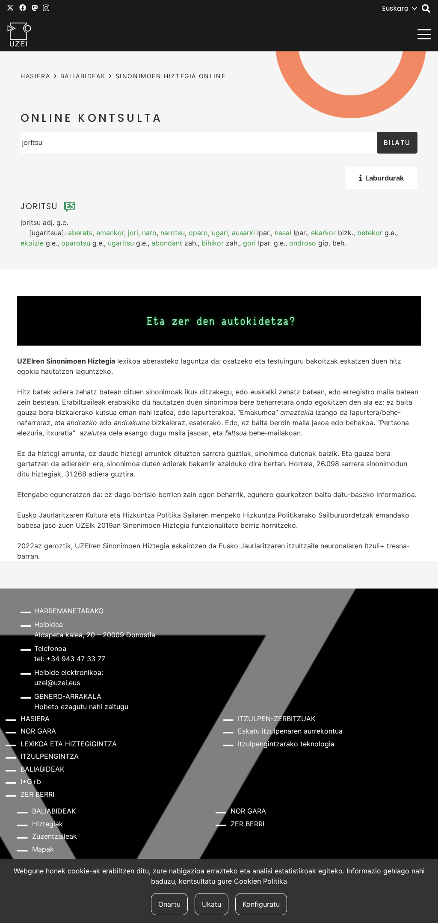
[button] (399, 8)
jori (133, 232)
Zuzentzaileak (54, 836)
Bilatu (397, 143)
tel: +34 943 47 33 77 (69, 658)
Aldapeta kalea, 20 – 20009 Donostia (94, 634)
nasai (283, 232)
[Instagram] (46, 8)
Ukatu (211, 904)
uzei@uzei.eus (57, 682)
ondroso (302, 243)
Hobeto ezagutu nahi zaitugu (81, 706)
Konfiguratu (261, 904)
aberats (80, 232)
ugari (220, 232)
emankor (110, 232)
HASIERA (35, 76)
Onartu (169, 904)
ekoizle (32, 243)
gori (249, 243)
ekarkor (323, 232)
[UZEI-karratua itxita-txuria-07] (19, 34)
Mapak (43, 849)
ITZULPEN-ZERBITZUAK (276, 718)
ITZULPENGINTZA (50, 756)
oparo (198, 232)
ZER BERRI (37, 794)
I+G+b (31, 781)
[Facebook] (22, 7)
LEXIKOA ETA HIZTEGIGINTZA (69, 744)
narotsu (172, 232)
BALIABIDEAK (83, 76)
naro (149, 232)
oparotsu (75, 243)
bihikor (212, 243)
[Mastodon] (35, 7)
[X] (10, 7)
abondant (166, 243)
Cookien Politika (260, 881)
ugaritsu (121, 243)
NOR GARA (38, 731)
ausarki (243, 232)
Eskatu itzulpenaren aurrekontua (290, 731)
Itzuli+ (374, 545)
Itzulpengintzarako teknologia (286, 744)
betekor (369, 232)
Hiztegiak (47, 823)
